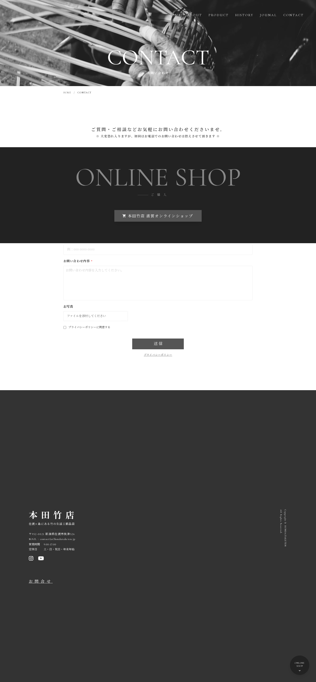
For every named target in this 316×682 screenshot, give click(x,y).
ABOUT (194, 15)
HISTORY (244, 15)
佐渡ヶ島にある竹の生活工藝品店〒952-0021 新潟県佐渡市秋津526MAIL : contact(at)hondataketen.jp (52, 531)
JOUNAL (268, 15)
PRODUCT (219, 15)
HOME (175, 15)
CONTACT (293, 15)
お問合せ (41, 581)
